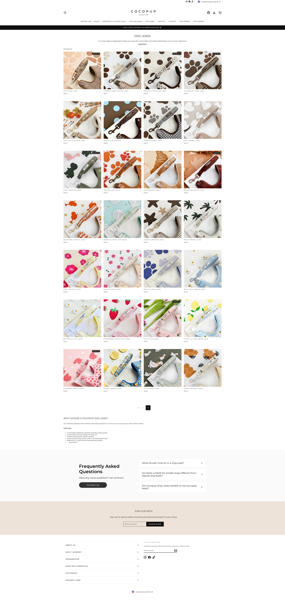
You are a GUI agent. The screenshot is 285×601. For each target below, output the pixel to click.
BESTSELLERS (86, 21)
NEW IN (97, 21)
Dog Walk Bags (135, 21)
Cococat (172, 21)
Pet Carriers (199, 21)
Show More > (73, 442)
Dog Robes (150, 21)
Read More (142, 44)
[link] (93, 485)
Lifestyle (161, 21)
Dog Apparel (184, 21)
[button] (172, 463)
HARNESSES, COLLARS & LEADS (114, 21)
